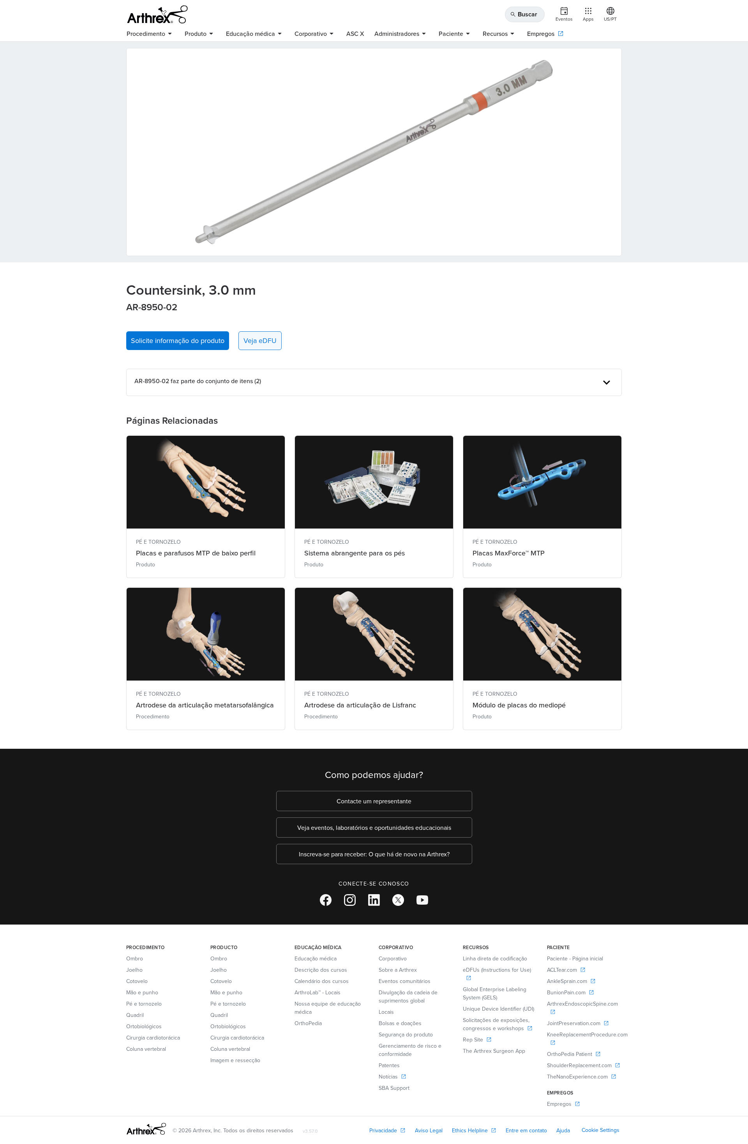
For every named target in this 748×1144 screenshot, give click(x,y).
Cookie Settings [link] (600, 1130)
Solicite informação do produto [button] (177, 340)
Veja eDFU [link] (260, 340)
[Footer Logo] (146, 1129)
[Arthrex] (157, 14)
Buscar (523, 14)
